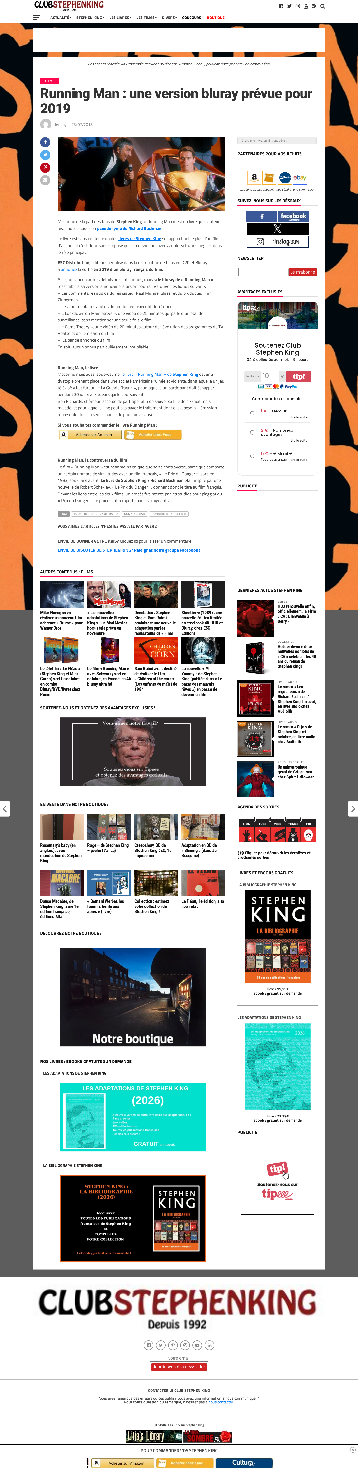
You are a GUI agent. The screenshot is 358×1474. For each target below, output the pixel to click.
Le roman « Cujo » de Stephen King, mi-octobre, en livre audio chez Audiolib (296, 734)
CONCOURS (191, 17)
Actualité (59, 17)
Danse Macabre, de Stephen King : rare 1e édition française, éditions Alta (59, 908)
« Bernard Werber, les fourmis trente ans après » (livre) (105, 906)
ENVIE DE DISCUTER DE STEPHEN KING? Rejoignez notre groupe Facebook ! (129, 550)
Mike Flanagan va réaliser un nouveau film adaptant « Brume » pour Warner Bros (61, 620)
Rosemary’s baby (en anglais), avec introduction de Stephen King (60, 852)
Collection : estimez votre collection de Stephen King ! (151, 906)
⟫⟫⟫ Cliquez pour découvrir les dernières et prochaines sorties (274, 855)
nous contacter (220, 1402)
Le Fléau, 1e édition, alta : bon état (202, 903)
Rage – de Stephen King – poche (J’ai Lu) (108, 847)
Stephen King (89, 17)
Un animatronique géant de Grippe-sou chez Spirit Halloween (296, 771)
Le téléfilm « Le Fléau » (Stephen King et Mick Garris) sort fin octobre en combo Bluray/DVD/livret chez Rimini (60, 681)
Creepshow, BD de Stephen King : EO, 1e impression (152, 850)
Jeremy (60, 124)
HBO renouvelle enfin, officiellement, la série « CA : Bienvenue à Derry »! (297, 614)
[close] (352, 1449)
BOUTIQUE (216, 17)
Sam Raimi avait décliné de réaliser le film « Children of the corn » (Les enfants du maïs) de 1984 (155, 679)
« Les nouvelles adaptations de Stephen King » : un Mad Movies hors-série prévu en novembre (107, 623)
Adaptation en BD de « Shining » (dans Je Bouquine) (199, 850)
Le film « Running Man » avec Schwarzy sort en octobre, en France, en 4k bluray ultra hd (109, 676)
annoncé (69, 269)
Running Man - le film (169, 513)
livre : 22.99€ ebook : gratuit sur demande (278, 1118)
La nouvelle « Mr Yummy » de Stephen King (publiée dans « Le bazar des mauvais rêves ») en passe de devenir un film (201, 681)
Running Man (134, 513)
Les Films (145, 17)
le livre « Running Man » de (160, 374)
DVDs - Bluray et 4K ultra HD (96, 513)
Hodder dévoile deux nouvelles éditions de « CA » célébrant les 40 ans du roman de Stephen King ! (297, 656)
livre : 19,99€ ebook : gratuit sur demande (278, 991)
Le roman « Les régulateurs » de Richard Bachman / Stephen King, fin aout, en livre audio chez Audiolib (297, 699)
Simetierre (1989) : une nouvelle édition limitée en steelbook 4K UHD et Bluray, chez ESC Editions (202, 623)
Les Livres (119, 17)
